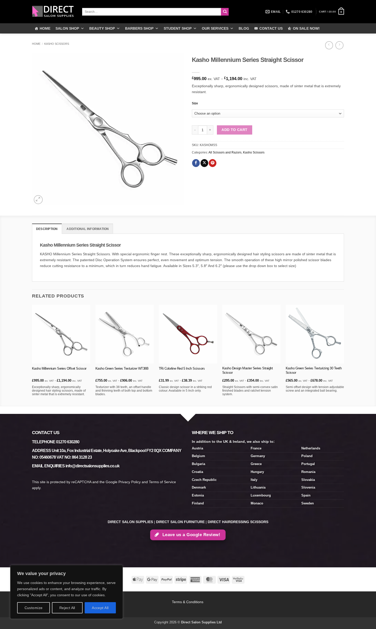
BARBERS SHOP (139, 28)
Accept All (100, 608)
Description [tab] (47, 228)
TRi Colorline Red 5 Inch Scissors (182, 368)
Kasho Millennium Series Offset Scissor (59, 368)
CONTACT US (271, 28)
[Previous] (32, 354)
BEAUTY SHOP (102, 28)
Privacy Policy (129, 482)
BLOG (244, 28)
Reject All (67, 608)
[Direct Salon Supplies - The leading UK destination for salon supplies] (53, 11)
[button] (331, 11)
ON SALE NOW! (306, 28)
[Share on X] (204, 163)
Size (195, 103)
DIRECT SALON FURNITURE (180, 522)
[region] (66, 592)
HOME (45, 28)
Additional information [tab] (88, 228)
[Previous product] (339, 45)
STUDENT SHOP (178, 28)
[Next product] (329, 45)
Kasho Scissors (56, 43)
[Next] (344, 354)
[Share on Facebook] (196, 163)
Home (36, 43)
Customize (34, 608)
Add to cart (235, 130)
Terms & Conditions (188, 602)
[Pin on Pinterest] (212, 163)
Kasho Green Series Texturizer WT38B (122, 368)
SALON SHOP (67, 28)
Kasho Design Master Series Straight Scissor (247, 370)
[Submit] (225, 12)
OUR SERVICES (215, 28)
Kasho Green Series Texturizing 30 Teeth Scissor (314, 370)
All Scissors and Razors (224, 152)
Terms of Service (162, 482)
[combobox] (151, 12)
